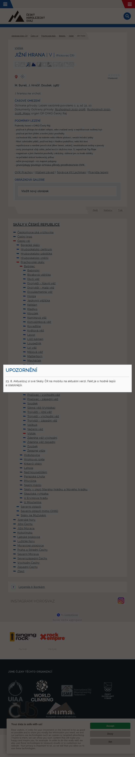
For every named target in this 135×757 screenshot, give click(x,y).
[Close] (131, 365)
